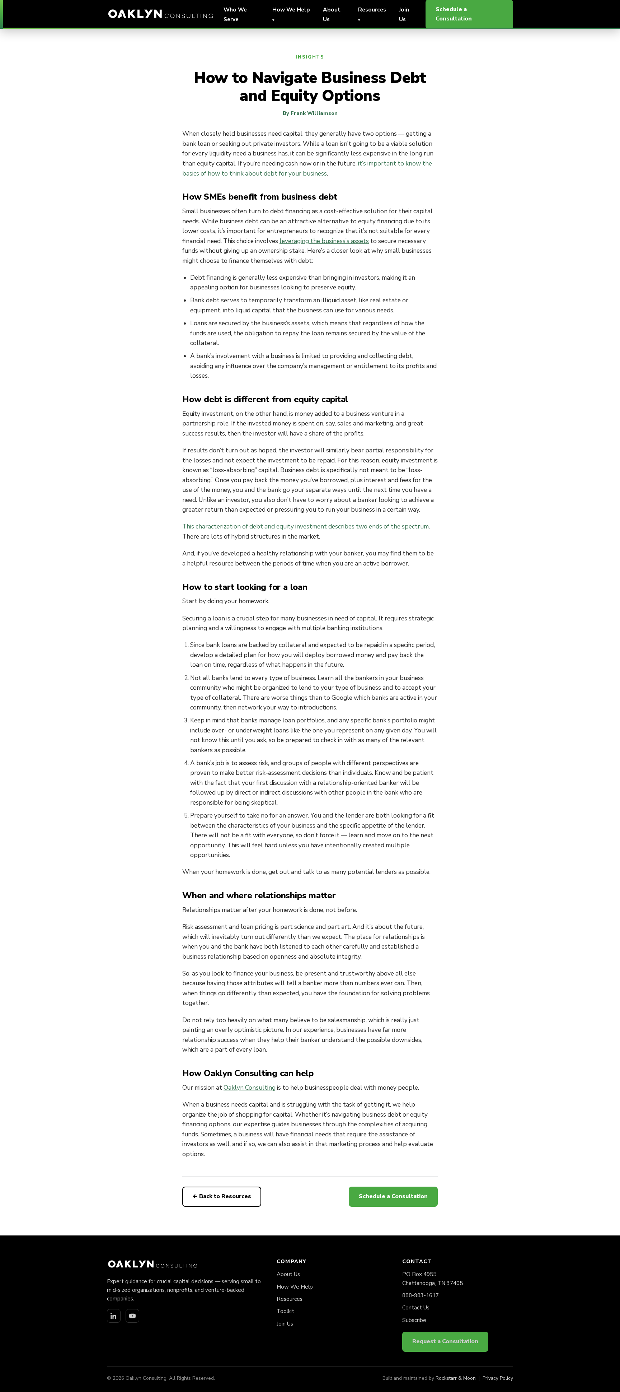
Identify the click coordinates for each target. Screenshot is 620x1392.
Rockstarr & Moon (456, 1378)
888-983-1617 (420, 1295)
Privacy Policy (498, 1378)
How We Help (295, 1286)
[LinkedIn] (114, 1316)
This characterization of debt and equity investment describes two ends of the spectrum (305, 526)
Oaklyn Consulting (250, 1088)
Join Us (285, 1323)
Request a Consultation (445, 1341)
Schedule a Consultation (393, 1196)
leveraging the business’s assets (324, 241)
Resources (289, 1299)
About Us (288, 1274)
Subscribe (414, 1320)
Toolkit (285, 1311)
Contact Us (415, 1307)
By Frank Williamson (310, 113)
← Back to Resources (221, 1196)
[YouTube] (132, 1316)
